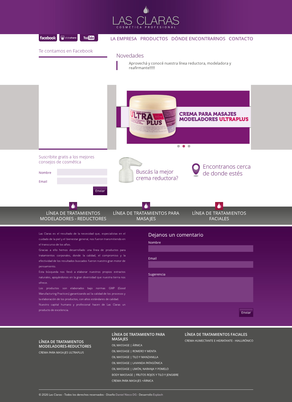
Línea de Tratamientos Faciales (219, 216)
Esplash (158, 395)
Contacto (241, 38)
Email (43, 181)
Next (222, 119)
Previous (145, 119)
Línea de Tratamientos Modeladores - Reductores (73, 216)
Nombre (45, 172)
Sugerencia (156, 274)
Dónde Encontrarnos (198, 38)
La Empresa (123, 38)
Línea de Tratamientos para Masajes (146, 216)
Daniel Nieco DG (126, 395)
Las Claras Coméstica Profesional (48, 37)
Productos (154, 38)
